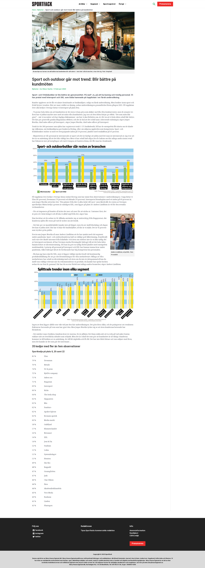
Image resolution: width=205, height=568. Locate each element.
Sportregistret (109, 4)
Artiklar (82, 4)
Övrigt (121, 4)
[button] (86, 4)
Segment (94, 4)
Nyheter (35, 89)
